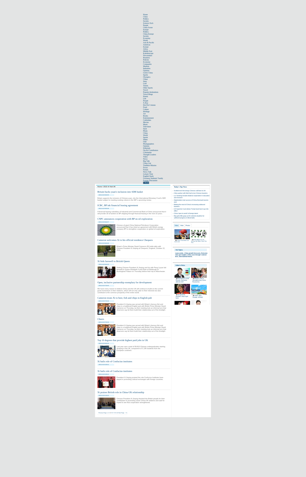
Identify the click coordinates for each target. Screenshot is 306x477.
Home (145, 15)
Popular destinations (150, 92)
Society (146, 21)
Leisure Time (148, 174)
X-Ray (145, 103)
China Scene (148, 27)
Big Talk (146, 161)
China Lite (147, 163)
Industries (146, 68)
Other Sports (148, 88)
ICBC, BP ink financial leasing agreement (117, 205)
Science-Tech (148, 23)
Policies (146, 60)
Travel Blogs (148, 94)
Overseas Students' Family (153, 178)
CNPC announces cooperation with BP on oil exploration (125, 218)
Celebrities (147, 120)
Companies (147, 64)
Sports (145, 75)
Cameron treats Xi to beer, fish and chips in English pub (124, 297)
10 (117, 412)
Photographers (148, 144)
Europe (146, 30)
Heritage (146, 111)
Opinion (146, 71)
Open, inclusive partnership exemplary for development (124, 282)
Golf (145, 83)
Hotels (145, 96)
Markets (146, 66)
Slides (145, 139)
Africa (145, 49)
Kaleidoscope (148, 53)
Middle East (147, 51)
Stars (145, 81)
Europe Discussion (150, 180)
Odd (144, 142)
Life (144, 99)
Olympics (146, 77)
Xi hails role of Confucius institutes (114, 361)
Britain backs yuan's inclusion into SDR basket (120, 191)
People (145, 25)
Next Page (121, 412)
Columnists (147, 152)
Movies (146, 122)
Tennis (145, 86)
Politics (146, 19)
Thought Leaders (149, 155)
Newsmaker (147, 55)
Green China (148, 73)
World (145, 40)
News (145, 159)
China (145, 17)
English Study (148, 176)
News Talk (147, 172)
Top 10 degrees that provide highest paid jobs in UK (122, 340)
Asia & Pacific (148, 43)
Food (145, 107)
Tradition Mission (149, 165)
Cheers (100, 319)
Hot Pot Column (149, 105)
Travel (145, 90)
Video (145, 157)
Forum (145, 170)
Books (145, 116)
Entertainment (148, 118)
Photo (145, 131)
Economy (146, 38)
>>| (126, 412)
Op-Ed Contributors (150, 150)
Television (147, 127)
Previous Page (102, 412)
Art (144, 114)
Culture (146, 109)
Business (146, 58)
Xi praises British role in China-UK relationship (120, 392)
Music (145, 124)
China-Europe (148, 34)
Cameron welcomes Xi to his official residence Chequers (125, 240)
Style (145, 129)
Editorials (146, 148)
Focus (145, 168)
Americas (146, 45)
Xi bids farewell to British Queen (113, 261)
